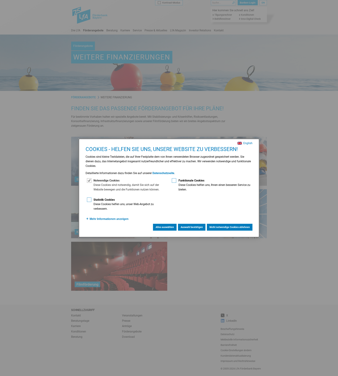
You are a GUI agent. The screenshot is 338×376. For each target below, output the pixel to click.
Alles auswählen (165, 227)
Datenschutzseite (163, 173)
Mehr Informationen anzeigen (109, 218)
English (247, 143)
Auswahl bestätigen (192, 227)
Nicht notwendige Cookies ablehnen (229, 227)
